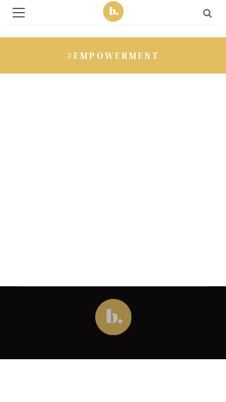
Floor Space (82, 86)
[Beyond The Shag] (113, 315)
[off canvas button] (19, 13)
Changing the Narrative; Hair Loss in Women (115, 143)
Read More (98, 193)
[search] (207, 12)
